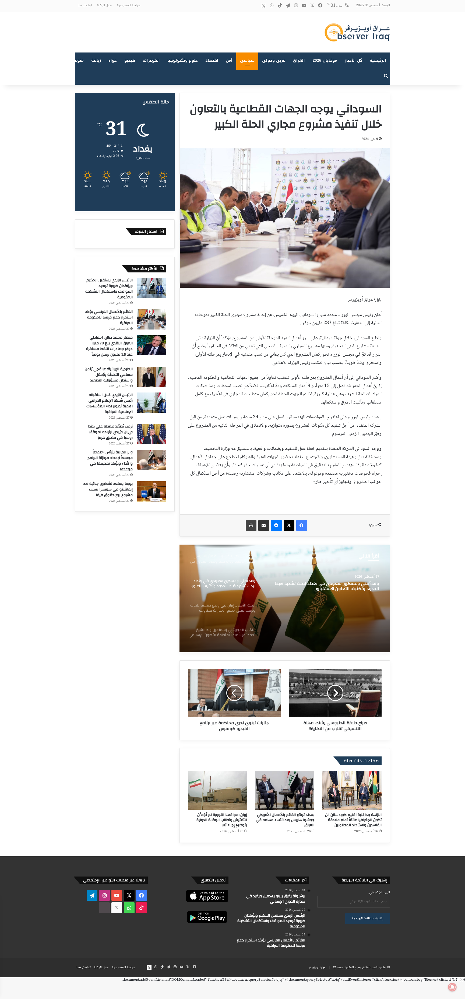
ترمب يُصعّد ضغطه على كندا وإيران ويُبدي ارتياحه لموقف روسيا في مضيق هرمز (110, 432)
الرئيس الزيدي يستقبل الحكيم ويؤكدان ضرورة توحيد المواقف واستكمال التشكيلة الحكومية (109, 289)
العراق (299, 60)
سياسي (247, 60)
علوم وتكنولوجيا (182, 60)
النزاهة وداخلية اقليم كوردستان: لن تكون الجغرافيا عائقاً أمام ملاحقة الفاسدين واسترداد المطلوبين (353, 820)
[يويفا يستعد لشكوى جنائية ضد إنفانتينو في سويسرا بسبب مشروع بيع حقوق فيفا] (151, 491)
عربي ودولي (273, 60)
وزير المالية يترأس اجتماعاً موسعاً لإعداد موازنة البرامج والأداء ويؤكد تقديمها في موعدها (110, 461)
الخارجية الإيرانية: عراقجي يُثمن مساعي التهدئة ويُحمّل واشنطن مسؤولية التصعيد (109, 375)
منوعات (77, 60)
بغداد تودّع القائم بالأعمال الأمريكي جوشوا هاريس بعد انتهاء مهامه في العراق (285, 820)
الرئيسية (378, 60)
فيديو (129, 60)
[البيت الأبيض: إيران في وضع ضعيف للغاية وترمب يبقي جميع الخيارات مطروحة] (284, 598)
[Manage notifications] (452, 987)
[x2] (264, 6)
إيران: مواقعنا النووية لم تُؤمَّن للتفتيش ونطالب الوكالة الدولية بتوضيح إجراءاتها (221, 820)
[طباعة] (251, 525)
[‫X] (289, 525)
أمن (229, 60)
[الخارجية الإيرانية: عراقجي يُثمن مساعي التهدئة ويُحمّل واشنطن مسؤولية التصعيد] (151, 377)
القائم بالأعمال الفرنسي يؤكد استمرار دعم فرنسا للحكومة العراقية (109, 317)
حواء (112, 60)
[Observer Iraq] (357, 32)
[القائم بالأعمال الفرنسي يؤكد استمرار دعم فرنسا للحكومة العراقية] (151, 319)
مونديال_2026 (324, 60)
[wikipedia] (256, 6)
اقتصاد (211, 60)
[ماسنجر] (276, 525)
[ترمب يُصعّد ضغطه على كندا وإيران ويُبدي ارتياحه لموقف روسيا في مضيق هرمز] (151, 434)
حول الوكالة (104, 5)
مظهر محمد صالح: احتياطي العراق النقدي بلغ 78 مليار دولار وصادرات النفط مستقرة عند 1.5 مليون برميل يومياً (109, 346)
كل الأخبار (353, 60)
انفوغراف (151, 60)
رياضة (96, 60)
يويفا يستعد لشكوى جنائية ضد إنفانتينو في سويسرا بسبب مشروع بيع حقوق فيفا (108, 489)
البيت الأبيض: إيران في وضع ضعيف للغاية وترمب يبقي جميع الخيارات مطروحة (324, 586)
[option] (284, 598)
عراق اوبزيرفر (317, 967)
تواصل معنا (85, 5)
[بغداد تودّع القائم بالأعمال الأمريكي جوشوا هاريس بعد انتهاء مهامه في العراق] (284, 790)
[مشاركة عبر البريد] (263, 525)
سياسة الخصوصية (128, 5)
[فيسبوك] (301, 525)
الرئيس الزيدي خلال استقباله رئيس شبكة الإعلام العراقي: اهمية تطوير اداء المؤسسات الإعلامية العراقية (109, 403)
